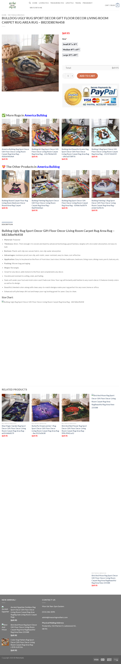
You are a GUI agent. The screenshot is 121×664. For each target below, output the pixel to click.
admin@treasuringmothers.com (55, 617)
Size (64, 39)
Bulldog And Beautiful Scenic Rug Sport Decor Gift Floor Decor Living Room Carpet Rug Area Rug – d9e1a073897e (75, 153)
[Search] (30, 3)
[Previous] (2, 141)
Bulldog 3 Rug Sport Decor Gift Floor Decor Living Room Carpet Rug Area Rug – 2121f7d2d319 (105, 151)
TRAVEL (78, 3)
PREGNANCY (87, 3)
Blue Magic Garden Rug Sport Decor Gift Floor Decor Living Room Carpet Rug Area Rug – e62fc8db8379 (14, 429)
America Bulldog (36, 115)
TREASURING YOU (57, 3)
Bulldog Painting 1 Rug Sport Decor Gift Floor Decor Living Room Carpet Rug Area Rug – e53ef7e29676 (104, 204)
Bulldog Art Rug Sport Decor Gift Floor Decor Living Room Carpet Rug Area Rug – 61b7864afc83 (45, 151)
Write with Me (36, 8)
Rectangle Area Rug (16, 15)
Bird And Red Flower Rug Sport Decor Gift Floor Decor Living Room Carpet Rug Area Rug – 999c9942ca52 (74, 429)
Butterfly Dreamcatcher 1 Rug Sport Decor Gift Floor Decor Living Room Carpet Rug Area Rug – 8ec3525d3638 (45, 429)
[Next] (119, 141)
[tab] (7, 224)
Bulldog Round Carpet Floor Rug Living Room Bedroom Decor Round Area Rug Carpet (15, 202)
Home (34, 3)
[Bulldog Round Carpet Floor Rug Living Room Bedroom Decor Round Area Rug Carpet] (15, 184)
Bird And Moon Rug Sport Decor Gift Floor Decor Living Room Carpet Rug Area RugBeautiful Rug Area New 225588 (105, 579)
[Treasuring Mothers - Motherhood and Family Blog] (13, 5)
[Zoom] (5, 88)
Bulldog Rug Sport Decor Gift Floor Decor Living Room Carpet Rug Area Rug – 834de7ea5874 (75, 202)
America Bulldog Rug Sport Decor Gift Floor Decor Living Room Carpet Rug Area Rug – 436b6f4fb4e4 (15, 153)
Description (7, 224)
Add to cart (87, 76)
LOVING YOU (44, 3)
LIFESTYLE (69, 3)
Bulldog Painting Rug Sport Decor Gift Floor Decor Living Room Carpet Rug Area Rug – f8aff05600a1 (45, 204)
